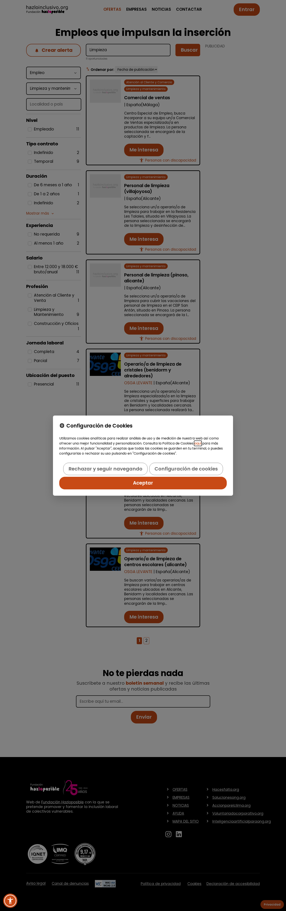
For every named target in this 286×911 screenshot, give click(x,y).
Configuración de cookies (186, 468)
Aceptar (143, 483)
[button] (10, 901)
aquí (197, 443)
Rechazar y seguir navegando (105, 468)
